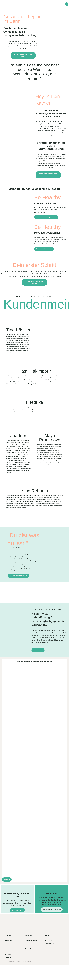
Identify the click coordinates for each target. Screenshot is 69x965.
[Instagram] (66, 4)
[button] (63, 4)
